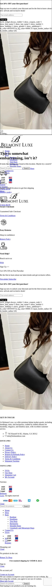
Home (7, 446)
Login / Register (8, 542)
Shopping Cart (10, 475)
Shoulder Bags (15, 166)
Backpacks (14, 524)
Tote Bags (13, 162)
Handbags (13, 519)
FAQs (7, 471)
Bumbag (13, 517)
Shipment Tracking (12, 461)
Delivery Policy (11, 457)
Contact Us (9, 450)
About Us (8, 448)
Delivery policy (6, 192)
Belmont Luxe (3, 494)
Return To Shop (6, 558)
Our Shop (8, 473)
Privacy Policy (10, 452)
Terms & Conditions (7, 216)
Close (2, 504)
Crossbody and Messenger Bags (22, 528)
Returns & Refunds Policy (15, 454)
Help (2, 263)
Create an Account (7, 574)
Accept (10, 581)
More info (4, 581)
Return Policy (5, 239)
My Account (9, 477)
